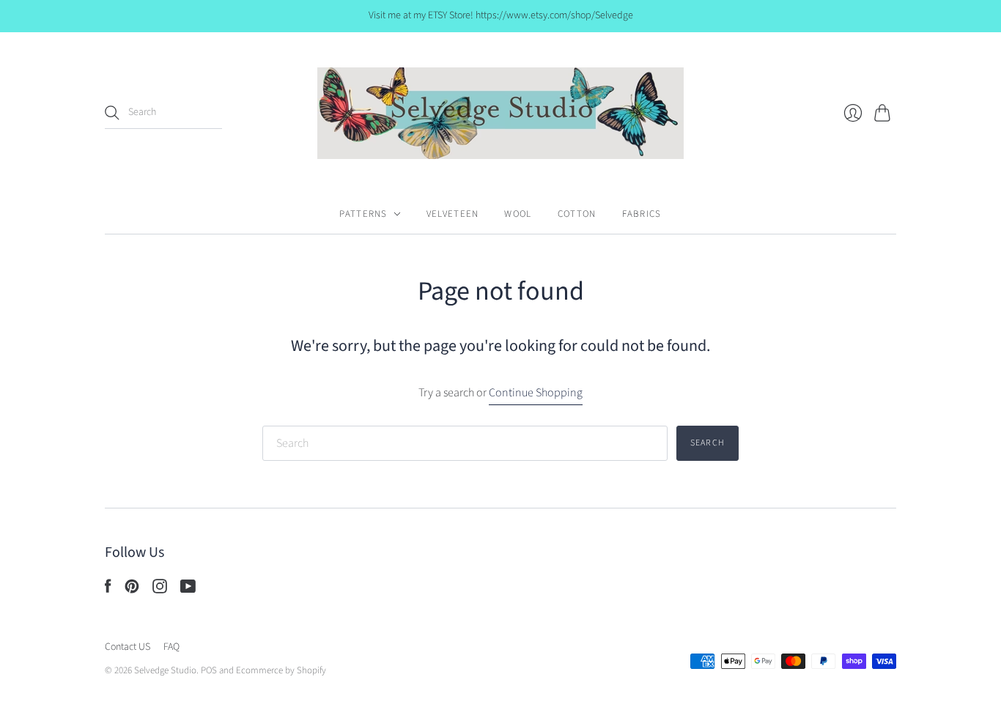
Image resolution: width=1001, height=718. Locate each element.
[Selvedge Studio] (500, 113)
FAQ (171, 647)
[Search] (112, 113)
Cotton (577, 214)
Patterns (363, 214)
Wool (517, 214)
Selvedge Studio (165, 670)
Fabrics (642, 214)
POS (209, 670)
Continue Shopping (536, 393)
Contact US (127, 647)
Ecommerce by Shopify (281, 670)
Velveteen (452, 214)
